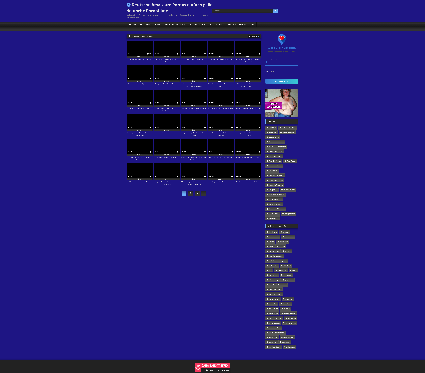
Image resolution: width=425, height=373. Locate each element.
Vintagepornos (290, 214)
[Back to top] (418, 366)
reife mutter (292, 318)
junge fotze (289, 299)
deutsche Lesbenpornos (277, 147)
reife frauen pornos (275, 318)
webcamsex (290, 347)
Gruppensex (273, 170)
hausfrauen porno (275, 289)
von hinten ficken (274, 347)
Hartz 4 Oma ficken (216, 24)
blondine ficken (274, 251)
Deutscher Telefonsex (197, 24)
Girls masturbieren (275, 166)
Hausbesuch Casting (276, 175)
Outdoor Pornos (289, 190)
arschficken (284, 241)
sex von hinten (288, 337)
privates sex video (289, 313)
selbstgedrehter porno (276, 333)
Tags (158, 24)
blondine (282, 246)
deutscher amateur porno (277, 261)
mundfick (287, 309)
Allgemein (272, 127)
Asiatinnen (272, 132)
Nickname (273, 59)
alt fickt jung (273, 232)
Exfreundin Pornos (275, 156)
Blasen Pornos (274, 137)
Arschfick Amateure (289, 127)
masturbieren (273, 309)
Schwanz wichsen (275, 204)
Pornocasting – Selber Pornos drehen (241, 24)
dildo (270, 270)
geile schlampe (274, 280)
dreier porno (282, 270)
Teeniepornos (273, 214)
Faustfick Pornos (275, 161)
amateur (286, 232)
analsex (271, 241)
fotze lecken (287, 275)
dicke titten (287, 265)
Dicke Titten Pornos (276, 151)
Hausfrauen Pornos (276, 180)
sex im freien (273, 337)
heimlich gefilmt (274, 299)
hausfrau (283, 285)
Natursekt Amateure (276, 185)
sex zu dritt (272, 342)
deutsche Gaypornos (276, 142)
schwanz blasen (274, 323)
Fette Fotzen (291, 161)
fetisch (294, 270)
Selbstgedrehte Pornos (277, 209)
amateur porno (274, 237)
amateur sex (289, 237)
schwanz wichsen (275, 328)
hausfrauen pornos (275, 294)
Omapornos (273, 190)
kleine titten (287, 304)
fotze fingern (273, 275)
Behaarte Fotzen (288, 132)
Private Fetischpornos (276, 194)
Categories (146, 24)
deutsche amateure (275, 256)
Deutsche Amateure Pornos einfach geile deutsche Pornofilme (169, 7)
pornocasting (273, 313)
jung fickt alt (273, 304)
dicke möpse (273, 265)
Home (133, 24)
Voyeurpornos (274, 218)
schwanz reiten (291, 323)
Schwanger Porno (275, 199)
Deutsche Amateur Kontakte (175, 24)
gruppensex (289, 280)
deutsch (287, 251)
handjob (271, 285)
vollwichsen (286, 342)
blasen (271, 246)
